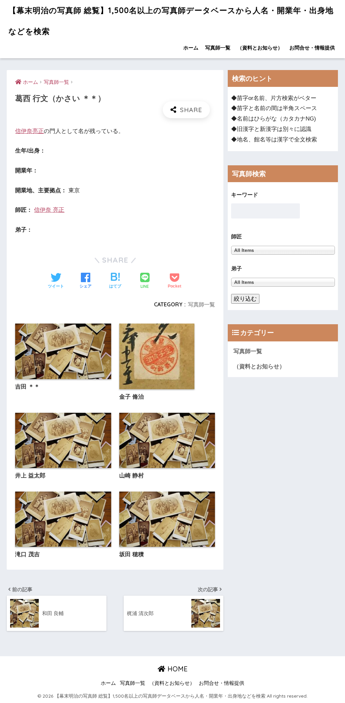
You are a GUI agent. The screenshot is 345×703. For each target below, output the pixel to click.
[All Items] (283, 282)
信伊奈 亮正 (49, 210)
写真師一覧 (217, 48)
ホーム (190, 48)
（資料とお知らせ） (260, 48)
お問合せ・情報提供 (312, 48)
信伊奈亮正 (29, 131)
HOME (176, 669)
